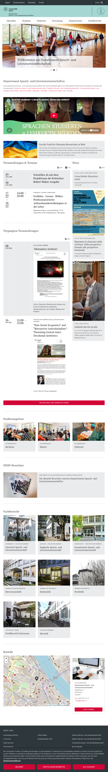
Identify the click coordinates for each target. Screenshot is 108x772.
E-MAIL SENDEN (88, 709)
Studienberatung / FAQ (45, 739)
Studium (26, 20)
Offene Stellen (42, 735)
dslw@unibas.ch (81, 701)
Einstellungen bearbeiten (54, 767)
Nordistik (44, 91)
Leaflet (49, 705)
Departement (75, 20)
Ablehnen (19, 767)
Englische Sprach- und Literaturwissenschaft (63, 88)
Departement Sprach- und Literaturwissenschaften (21, 14)
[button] (36, 678)
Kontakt (41, 2)
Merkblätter (32, 2)
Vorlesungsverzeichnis (10, 735)
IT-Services (7, 739)
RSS (61, 167)
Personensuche (8, 746)
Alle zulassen (89, 767)
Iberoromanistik (25, 91)
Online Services (8, 743)
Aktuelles (11, 20)
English (7, 2)
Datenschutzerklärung (12, 761)
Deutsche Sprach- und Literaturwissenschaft (30, 88)
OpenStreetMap (58, 705)
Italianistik (36, 91)
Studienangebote (19, 2)
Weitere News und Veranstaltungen (54, 403)
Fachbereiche (94, 20)
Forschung (57, 20)
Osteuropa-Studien (55, 91)
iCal (69, 167)
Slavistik (69, 91)
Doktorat (41, 20)
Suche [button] (97, 2)
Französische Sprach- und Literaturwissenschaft (87, 743)
